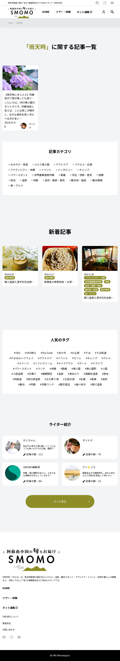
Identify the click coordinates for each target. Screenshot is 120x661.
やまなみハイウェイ (22, 358)
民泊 (12, 180)
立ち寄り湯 (52, 379)
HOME (10, 22)
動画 (63, 175)
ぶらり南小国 (41, 164)
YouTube (47, 353)
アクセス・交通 (83, 164)
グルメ (107, 358)
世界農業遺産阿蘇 (44, 175)
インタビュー (65, 170)
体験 (53, 368)
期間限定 (47, 374)
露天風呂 (65, 384)
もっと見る (60, 501)
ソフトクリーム (43, 363)
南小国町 (91, 368)
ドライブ (98, 363)
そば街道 (101, 353)
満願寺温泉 (91, 374)
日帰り (32, 374)
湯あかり (74, 374)
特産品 (18, 379)
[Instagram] (104, 2)
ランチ (41, 368)
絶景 (93, 379)
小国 (104, 368)
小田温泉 (18, 374)
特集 (35, 180)
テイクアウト (65, 363)
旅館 (100, 175)
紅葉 (82, 379)
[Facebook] (97, 2)
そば (87, 353)
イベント (46, 170)
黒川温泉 (97, 384)
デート (83, 363)
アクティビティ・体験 (22, 170)
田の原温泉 (34, 379)
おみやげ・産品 (19, 164)
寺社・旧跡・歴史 (82, 175)
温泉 (24, 180)
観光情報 (97, 180)
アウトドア (62, 164)
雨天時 (19, 22)
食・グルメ (16, 185)
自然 (104, 379)
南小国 (76, 368)
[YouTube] (112, 2)
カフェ (77, 358)
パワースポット (19, 175)
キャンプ (84, 170)
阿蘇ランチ (48, 384)
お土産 (76, 353)
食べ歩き (81, 384)
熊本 (106, 374)
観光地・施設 (78, 180)
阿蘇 (33, 384)
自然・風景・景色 (55, 180)
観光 (22, 384)
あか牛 (62, 353)
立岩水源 (70, 379)
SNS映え (31, 353)
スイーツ (24, 363)
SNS (17, 353)
